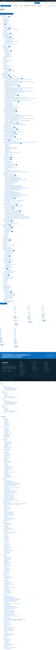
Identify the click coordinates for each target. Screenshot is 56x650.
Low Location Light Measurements (10, 403)
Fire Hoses (6, 585)
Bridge (3, 542)
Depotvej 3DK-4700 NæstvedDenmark (22, 366)
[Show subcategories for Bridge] (5, 24)
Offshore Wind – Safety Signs (9, 496)
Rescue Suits (6, 520)
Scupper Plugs (6, 455)
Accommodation (5, 418)
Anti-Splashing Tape (7, 480)
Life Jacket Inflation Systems (9, 518)
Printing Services (5, 501)
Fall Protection (6, 527)
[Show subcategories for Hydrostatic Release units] (14, 250)
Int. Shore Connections (8, 477)
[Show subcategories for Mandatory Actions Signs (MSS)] (16, 164)
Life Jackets (6, 517)
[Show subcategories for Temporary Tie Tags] (12, 227)
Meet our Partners (5, 392)
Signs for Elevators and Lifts (9, 499)
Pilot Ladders (6, 452)
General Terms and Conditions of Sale (10, 397)
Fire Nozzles (6, 586)
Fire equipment (5, 459)
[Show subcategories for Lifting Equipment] (11, 50)
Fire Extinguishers (7, 467)
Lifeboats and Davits (7, 648)
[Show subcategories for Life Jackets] (9, 262)
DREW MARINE (6, 436)
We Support (46, 365)
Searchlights (6, 543)
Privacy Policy (39, 379)
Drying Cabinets (7, 424)
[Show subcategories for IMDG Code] (9, 140)
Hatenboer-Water (7, 437)
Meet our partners (35, 367)
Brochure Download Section (9, 396)
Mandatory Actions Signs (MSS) (9, 608)
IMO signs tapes (5, 479)
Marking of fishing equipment (9, 528)
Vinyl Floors (6, 425)
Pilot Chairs (6, 423)
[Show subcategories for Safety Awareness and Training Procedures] (20, 211)
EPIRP (5, 509)
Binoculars (6, 545)
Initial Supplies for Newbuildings (9, 390)
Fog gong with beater (8, 432)
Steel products (6, 456)
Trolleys (5, 457)
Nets (5, 451)
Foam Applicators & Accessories (9, 587)
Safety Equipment (5, 522)
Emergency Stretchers (8, 508)
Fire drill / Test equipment (8, 466)
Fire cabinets (6, 465)
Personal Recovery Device (8, 519)
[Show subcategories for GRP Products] (10, 69)
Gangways (6, 445)
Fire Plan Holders (7, 474)
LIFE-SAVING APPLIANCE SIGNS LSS (10, 490)
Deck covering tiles (7, 441)
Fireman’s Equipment (7, 476)
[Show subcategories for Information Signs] (11, 157)
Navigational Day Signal (8, 434)
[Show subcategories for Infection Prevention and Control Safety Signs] (21, 143)
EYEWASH (6, 526)
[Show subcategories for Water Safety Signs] (11, 220)
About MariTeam (46, 364)
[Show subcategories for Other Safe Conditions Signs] (14, 198)
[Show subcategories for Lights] (7, 268)
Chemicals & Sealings (6, 435)
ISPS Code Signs (7, 488)
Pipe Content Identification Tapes (9, 498)
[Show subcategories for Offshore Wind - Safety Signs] (15, 175)
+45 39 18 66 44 (22, 369)
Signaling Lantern (7, 544)
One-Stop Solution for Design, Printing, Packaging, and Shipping (15, 503)
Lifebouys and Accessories (8, 515)
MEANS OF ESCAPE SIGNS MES (9, 495)
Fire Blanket (6, 464)
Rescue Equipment (5, 505)
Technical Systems (5, 646)
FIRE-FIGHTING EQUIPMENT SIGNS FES (11, 484)
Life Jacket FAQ (52, 379)
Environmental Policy (44, 379)
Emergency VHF (7, 507)
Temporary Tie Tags (7, 529)
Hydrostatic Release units (8, 628)
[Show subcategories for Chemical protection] (12, 231)
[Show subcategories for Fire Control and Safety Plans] (14, 132)
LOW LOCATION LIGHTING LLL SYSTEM (11, 607)
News (33, 370)
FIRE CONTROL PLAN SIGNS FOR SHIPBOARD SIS (12, 483)
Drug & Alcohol (6, 525)
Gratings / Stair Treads (8, 562)
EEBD (5, 463)
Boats (5, 440)
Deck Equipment (5, 439)
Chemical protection (7, 524)
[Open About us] (35, 5)
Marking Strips (6, 609)
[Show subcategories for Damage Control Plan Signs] (14, 127)
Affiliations (45, 367)
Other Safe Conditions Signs (9, 497)
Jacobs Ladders (7, 564)
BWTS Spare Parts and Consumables (10, 647)
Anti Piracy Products (7, 523)
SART (5, 521)
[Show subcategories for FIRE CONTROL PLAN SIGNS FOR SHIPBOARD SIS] (22, 78)
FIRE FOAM (6, 473)
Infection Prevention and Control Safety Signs (12, 487)
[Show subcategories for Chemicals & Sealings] (10, 33)
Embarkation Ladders (7, 442)
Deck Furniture (6, 420)
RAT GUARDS (6, 453)
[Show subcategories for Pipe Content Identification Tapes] (16, 204)
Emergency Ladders (7, 443)
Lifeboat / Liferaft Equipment (9, 629)
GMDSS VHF (6, 510)
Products (34, 364)
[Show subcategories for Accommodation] (9, 16)
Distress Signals (7, 506)
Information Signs (7, 489)
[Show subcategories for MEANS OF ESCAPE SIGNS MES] (16, 111)
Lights (5, 516)
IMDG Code (6, 486)
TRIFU (5, 438)
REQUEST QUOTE (16, 324)
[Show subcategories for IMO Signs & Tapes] (10, 77)
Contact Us (46, 370)
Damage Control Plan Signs (8, 481)
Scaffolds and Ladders (8, 454)
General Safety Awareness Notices (10, 485)
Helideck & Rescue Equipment (9, 627)
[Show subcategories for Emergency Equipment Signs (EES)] (17, 129)
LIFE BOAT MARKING (7, 502)
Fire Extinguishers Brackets (8, 468)
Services (34, 365)
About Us (4, 393)
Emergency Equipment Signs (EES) (10, 482)
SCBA (5, 478)
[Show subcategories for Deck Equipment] (9, 46)
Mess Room (6, 421)
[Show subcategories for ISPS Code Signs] (11, 159)
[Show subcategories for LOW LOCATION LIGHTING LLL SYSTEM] (18, 101)
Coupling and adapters (8, 461)
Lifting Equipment (7, 450)
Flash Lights (6, 444)
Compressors (6, 460)
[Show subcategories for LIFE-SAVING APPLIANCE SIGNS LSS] (18, 95)
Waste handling (6, 458)
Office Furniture (6, 422)
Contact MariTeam (50, 355)
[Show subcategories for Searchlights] (9, 28)
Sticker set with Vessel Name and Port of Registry (12, 504)
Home (1, 10)
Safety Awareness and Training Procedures (11, 500)
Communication (7, 431)
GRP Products (6, 563)
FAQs (48, 379)
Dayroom (5, 419)
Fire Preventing (6, 475)
